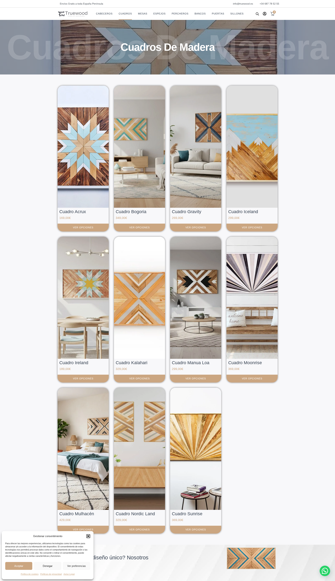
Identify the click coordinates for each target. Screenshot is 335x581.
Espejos (159, 13)
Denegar (48, 565)
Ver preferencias (76, 565)
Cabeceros (104, 13)
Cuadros (125, 13)
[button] (88, 536)
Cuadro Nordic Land (135, 513)
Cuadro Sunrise (187, 513)
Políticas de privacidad (51, 574)
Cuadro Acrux (72, 211)
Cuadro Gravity (186, 211)
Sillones (237, 13)
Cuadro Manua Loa (190, 362)
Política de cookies (30, 574)
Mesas (142, 13)
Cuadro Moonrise (245, 362)
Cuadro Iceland (243, 211)
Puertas (218, 13)
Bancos (200, 13)
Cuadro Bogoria (131, 211)
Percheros (180, 13)
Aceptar (18, 565)
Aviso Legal (69, 574)
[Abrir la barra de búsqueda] (257, 13)
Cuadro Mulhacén (76, 513)
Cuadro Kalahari (131, 362)
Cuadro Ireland (73, 362)
